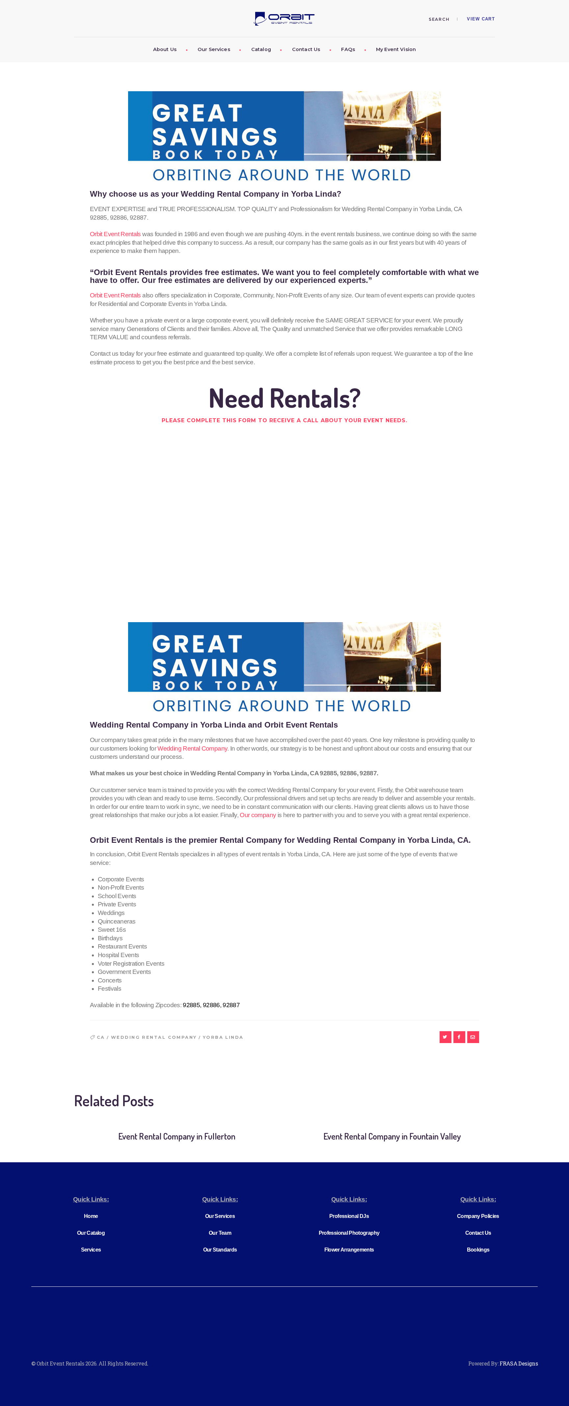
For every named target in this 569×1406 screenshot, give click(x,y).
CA (101, 1037)
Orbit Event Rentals (115, 234)
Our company (258, 815)
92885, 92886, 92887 (211, 1005)
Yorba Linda (223, 1037)
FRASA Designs (519, 1363)
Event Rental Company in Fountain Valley (392, 1136)
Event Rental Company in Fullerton (176, 1136)
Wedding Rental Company (192, 748)
